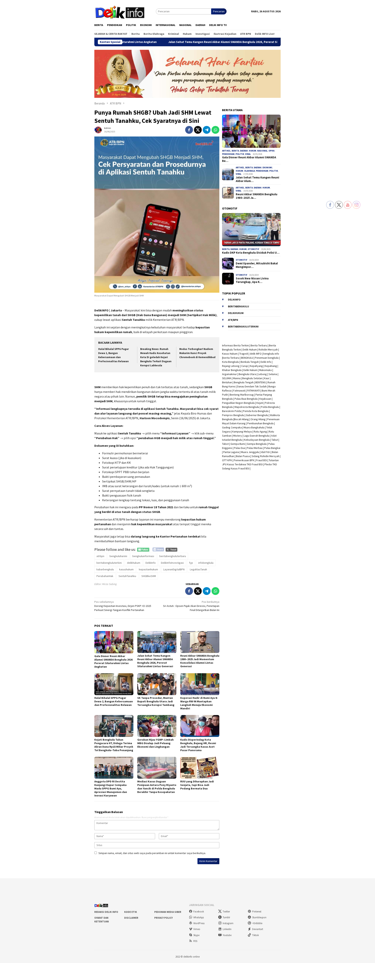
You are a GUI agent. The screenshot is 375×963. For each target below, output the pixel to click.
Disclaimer (131, 917)
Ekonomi (267, 167)
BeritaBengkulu (238, 306)
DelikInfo (151, 562)
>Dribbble (257, 923)
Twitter (226, 911)
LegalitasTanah (198, 569)
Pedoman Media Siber (167, 912)
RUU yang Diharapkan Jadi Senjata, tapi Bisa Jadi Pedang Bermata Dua (197, 785)
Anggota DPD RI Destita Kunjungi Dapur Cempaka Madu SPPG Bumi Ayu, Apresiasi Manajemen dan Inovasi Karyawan (110, 788)
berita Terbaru (231, 357)
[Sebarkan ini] (189, 130)
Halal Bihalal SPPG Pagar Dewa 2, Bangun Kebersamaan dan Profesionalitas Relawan (113, 701)
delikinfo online (191, 956)
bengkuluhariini (118, 556)
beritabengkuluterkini (109, 562)
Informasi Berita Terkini (235, 345)
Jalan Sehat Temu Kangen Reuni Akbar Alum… (257, 179)
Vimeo (196, 929)
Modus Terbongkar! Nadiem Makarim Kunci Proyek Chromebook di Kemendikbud (197, 353)
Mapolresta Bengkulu (247, 407)
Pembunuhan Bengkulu (260, 423)
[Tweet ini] (198, 130)
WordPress (198, 923)
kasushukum (126, 569)
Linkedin (227, 929)
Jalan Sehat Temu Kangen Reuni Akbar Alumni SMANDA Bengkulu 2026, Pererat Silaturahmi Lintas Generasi (189, 42)
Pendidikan (228, 154)
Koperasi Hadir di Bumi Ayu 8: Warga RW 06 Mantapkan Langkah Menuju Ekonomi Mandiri (199, 703)
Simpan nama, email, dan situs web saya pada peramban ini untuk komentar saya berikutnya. (152, 853)
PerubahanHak (104, 576)
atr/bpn (233, 320)
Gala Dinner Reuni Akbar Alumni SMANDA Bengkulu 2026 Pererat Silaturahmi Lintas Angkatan (113, 661)
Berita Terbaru (259, 345)
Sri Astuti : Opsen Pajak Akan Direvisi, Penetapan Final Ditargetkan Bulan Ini (191, 606)
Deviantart (257, 929)
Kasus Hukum (230, 353)
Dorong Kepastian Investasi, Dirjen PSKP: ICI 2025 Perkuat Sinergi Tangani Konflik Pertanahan (122, 606)
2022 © (179, 956)
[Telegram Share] (207, 130)
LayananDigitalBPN (174, 569)
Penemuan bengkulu (267, 357)
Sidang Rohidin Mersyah (265, 456)
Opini (272, 150)
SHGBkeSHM (148, 576)
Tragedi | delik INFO (250, 353)
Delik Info (266, 362)
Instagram (228, 923)
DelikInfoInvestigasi (172, 562)
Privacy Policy (163, 917)
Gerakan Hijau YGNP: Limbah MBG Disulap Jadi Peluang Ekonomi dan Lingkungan (155, 743)
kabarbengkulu (105, 569)
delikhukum (133, 562)
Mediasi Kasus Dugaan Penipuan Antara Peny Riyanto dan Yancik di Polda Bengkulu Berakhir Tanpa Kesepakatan (156, 787)
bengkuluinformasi (143, 556)
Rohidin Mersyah (268, 349)
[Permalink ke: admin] (98, 129)
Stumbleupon (259, 917)
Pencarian (219, 11)
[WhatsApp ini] (215, 130)
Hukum (252, 150)
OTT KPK (227, 460)
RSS (195, 941)
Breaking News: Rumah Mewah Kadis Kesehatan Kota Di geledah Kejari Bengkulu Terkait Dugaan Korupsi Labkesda (155, 357)
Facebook (198, 911)
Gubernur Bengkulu (257, 415)
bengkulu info (271, 353)
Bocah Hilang (241, 419)
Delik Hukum (250, 349)
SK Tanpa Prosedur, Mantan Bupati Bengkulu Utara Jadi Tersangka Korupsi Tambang (155, 701)
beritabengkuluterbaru (172, 556)
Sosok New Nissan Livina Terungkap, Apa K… (252, 280)
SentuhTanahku (127, 576)
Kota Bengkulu (230, 362)
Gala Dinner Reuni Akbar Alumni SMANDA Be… (249, 159)
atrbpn (100, 556)
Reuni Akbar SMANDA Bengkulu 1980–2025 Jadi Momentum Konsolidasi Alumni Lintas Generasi (199, 661)
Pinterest (256, 911)
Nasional (262, 150)
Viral (248, 154)
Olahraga (249, 170)
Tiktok (255, 935)
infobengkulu (205, 562)
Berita (235, 150)
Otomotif (253, 249)
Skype (196, 935)
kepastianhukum (148, 569)
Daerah (244, 150)
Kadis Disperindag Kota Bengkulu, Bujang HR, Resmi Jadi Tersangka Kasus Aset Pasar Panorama (198, 745)
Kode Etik (130, 912)
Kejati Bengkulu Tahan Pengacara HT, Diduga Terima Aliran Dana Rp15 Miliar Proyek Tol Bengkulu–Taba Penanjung (113, 745)
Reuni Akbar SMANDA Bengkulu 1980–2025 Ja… (256, 196)
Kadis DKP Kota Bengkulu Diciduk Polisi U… (250, 252)
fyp (191, 562)
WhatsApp (198, 917)
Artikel (226, 150)
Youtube (227, 935)
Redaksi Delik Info (106, 912)
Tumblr (226, 917)
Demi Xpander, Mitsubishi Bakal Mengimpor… (257, 265)
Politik (240, 154)
